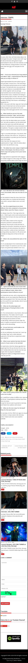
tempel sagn (7, 441)
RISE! (11, 21)
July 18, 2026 (5, 477)
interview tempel (19, 437)
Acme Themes (18, 660)
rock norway (14, 439)
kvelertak (3, 439)
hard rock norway (11, 437)
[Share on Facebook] (3, 433)
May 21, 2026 (5, 509)
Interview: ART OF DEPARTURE (6, 446)
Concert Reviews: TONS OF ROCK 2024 (21, 446)
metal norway (8, 439)
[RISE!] (14, 8)
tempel (19, 439)
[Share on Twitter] (9, 433)
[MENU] (26, 11)
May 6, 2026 (5, 542)
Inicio (3, 437)
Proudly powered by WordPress (11, 658)
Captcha (3, 596)
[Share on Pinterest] (15, 433)
